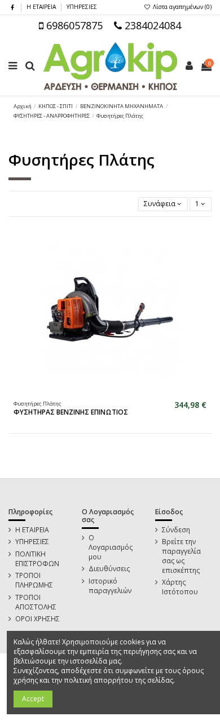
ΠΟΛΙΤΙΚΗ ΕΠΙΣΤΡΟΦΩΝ (37, 559)
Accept (33, 699)
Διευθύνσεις (109, 568)
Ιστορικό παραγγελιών (110, 586)
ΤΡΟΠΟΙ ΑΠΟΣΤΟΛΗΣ (35, 602)
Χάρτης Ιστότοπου (180, 587)
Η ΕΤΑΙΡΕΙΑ (42, 7)
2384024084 (151, 25)
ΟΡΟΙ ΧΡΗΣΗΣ (37, 619)
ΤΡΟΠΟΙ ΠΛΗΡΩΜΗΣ (34, 580)
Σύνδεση (176, 530)
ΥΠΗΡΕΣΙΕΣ (82, 7)
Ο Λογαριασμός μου (111, 547)
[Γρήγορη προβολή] (117, 392)
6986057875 (73, 25)
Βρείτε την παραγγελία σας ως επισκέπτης (181, 556)
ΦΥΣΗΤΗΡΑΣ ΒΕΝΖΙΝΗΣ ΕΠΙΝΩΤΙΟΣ (71, 412)
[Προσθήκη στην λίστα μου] (103, 392)
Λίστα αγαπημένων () (181, 7)
